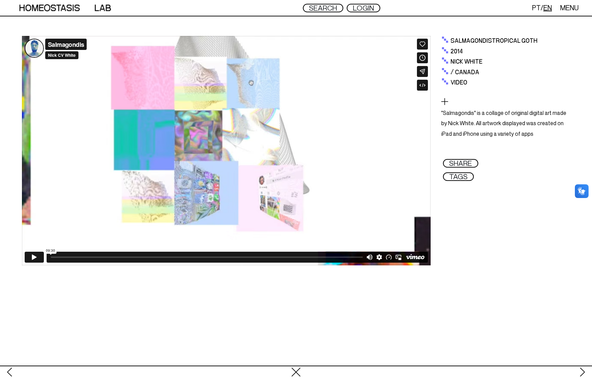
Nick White (466, 62)
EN (547, 7)
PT (536, 7)
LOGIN (363, 8)
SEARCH (323, 8)
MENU (569, 7)
